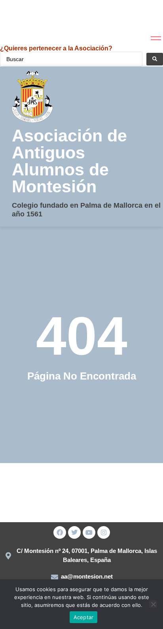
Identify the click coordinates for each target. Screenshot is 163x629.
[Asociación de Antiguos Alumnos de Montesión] (19, 17)
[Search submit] (154, 59)
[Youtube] (89, 532)
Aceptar (84, 617)
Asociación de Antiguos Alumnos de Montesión (69, 161)
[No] (153, 604)
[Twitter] (74, 532)
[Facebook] (59, 532)
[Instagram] (103, 532)
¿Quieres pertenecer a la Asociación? (56, 48)
